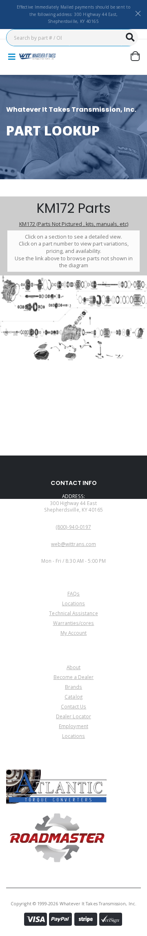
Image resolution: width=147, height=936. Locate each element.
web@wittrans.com (73, 544)
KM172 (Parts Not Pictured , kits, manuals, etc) (73, 224)
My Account (73, 632)
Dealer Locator (73, 716)
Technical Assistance (73, 613)
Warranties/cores (73, 623)
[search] (130, 37)
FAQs (73, 593)
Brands (73, 686)
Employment (73, 726)
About (73, 667)
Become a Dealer (73, 677)
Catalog (73, 696)
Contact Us (74, 706)
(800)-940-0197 (73, 526)
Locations (73, 603)
